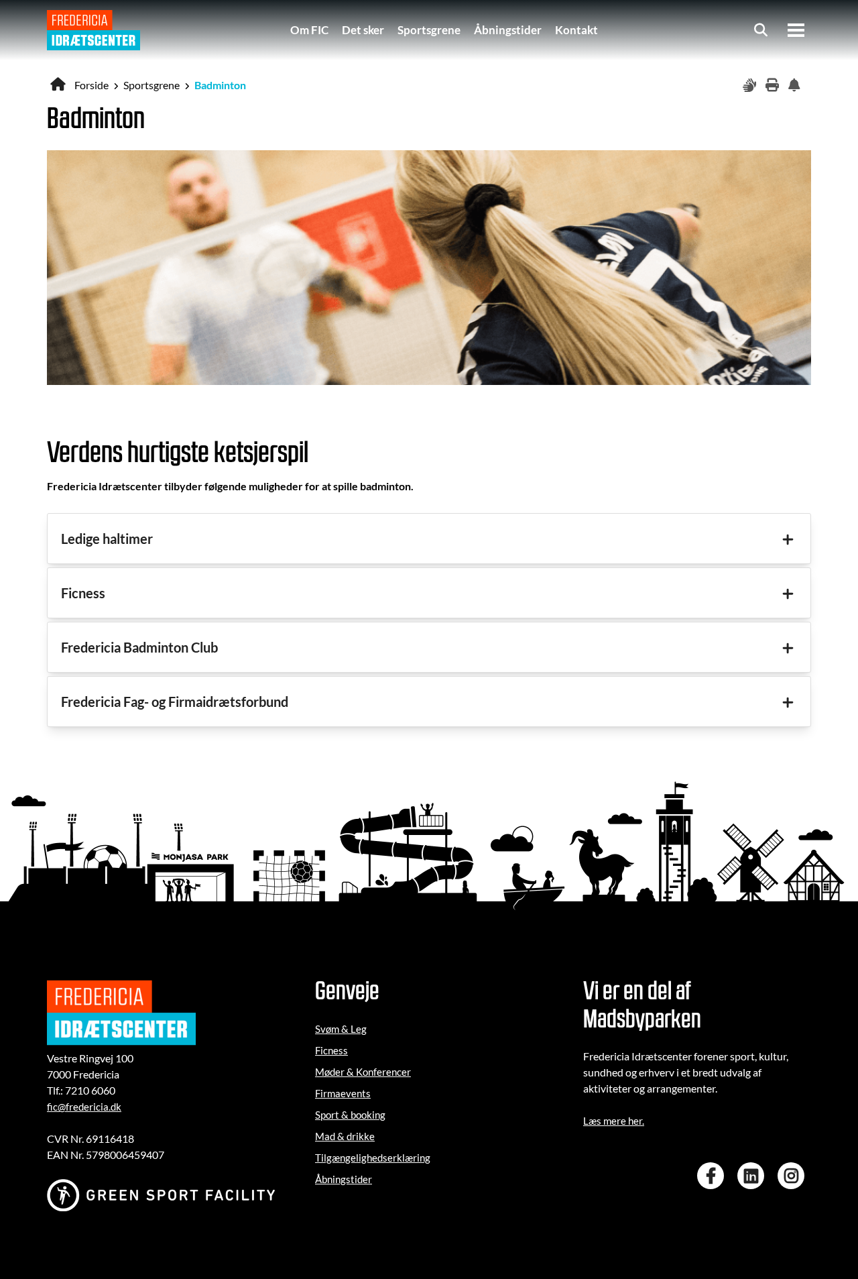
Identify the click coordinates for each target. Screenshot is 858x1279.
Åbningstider (508, 30)
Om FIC (309, 30)
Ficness (331, 1050)
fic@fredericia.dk (84, 1107)
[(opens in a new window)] (714, 1175)
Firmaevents (343, 1093)
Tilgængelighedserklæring (372, 1158)
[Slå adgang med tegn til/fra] (751, 85)
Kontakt (576, 30)
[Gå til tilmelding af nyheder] (796, 85)
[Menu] (796, 30)
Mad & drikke (345, 1136)
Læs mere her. (613, 1121)
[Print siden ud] (773, 85)
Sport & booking (350, 1115)
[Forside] (93, 30)
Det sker (363, 30)
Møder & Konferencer (363, 1072)
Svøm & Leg (341, 1029)
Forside (91, 84)
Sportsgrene (429, 30)
